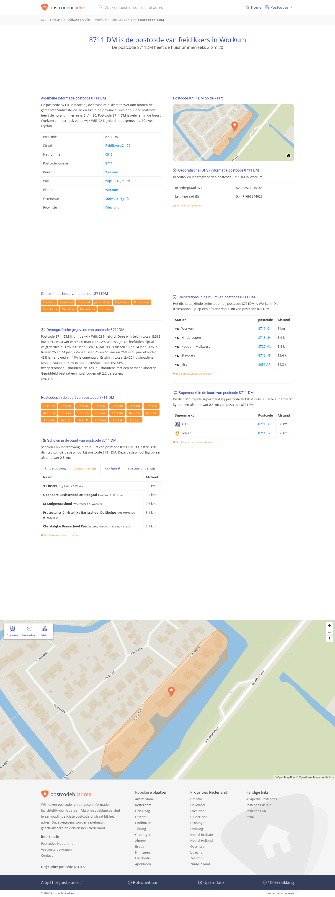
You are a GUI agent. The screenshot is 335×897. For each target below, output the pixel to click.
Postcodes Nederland (57, 843)
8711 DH (117, 406)
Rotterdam (143, 805)
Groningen (143, 834)
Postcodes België (258, 805)
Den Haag (142, 811)
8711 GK (134, 413)
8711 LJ (117, 420)
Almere (140, 840)
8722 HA (264, 346)
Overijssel (197, 846)
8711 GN (134, 406)
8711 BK (264, 433)
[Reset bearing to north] (329, 638)
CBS (50, 379)
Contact (47, 855)
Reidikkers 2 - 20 (117, 145)
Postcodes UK (256, 811)
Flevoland (197, 805)
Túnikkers (49, 302)
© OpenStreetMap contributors (315, 777)
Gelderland (198, 817)
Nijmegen (142, 852)
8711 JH (83, 420)
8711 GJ (66, 420)
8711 (109, 163)
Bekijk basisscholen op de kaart (61, 535)
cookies (289, 893)
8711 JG (264, 328)
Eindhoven (143, 823)
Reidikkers (194, 39)
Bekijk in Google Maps (189, 205)
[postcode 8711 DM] (66, 7)
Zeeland (196, 858)
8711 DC (100, 406)
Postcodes (279, 7)
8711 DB (83, 413)
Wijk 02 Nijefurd (117, 181)
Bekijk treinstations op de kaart (193, 373)
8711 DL (66, 406)
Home (256, 7)
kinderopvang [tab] (55, 468)
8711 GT (49, 420)
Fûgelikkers (122, 302)
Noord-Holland (201, 840)
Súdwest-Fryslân (117, 198)
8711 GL (66, 413)
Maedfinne (68, 309)
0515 (109, 154)
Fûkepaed (83, 302)
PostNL (251, 817)
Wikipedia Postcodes (261, 799)
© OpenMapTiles (285, 777)
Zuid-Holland (200, 864)
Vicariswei (66, 302)
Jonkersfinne (102, 302)
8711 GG (100, 420)
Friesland (112, 207)
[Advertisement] (167, 70)
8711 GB (100, 413)
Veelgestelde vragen (56, 849)
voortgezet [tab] (112, 468)
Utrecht (141, 817)
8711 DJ (152, 406)
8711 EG (264, 424)
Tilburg (140, 829)
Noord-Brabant (201, 834)
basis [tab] (85, 468)
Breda (139, 846)
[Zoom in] (329, 625)
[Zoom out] (329, 632)
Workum (111, 172)
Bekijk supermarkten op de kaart (194, 442)
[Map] (233, 132)
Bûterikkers (87, 309)
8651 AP (264, 364)
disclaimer (273, 893)
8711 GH (151, 413)
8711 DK (83, 406)
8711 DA (117, 413)
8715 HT (264, 355)
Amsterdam (144, 799)
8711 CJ (134, 420)
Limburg (196, 829)
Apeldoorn (143, 864)
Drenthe (196, 799)
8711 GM (49, 413)
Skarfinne (106, 309)
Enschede (142, 858)
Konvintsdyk (141, 302)
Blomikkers (50, 309)
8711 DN (49, 406)
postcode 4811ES (72, 867)
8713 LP (264, 337)
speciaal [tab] (142, 468)
